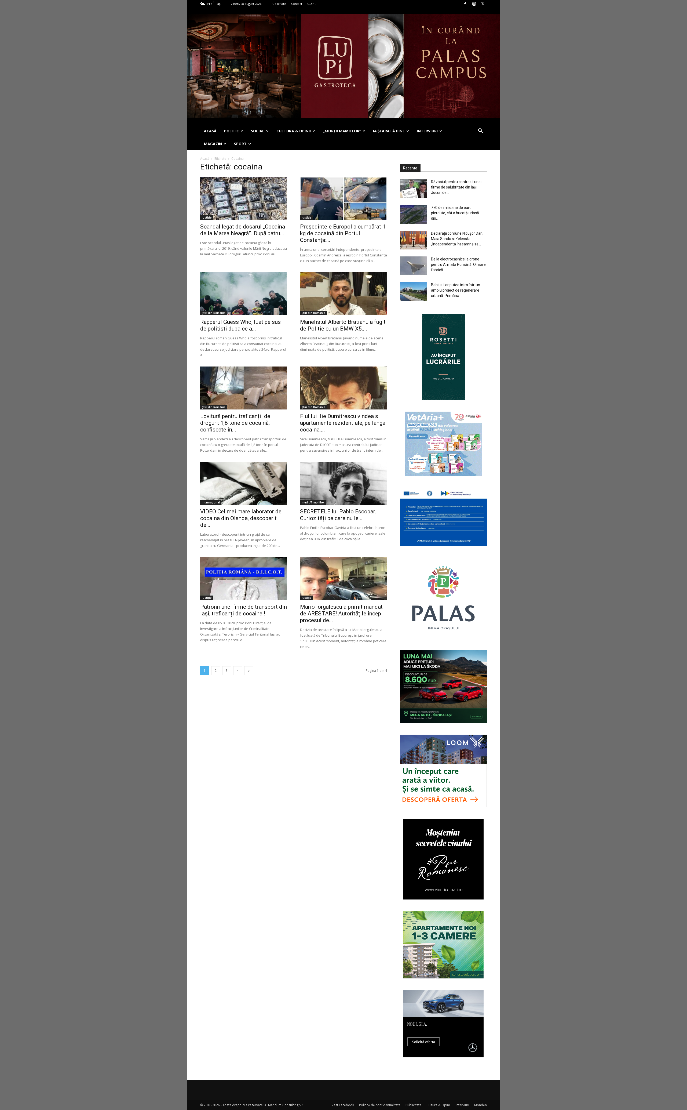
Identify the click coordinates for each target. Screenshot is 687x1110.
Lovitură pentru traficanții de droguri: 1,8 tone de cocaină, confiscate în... (235, 423)
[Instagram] (474, 4)
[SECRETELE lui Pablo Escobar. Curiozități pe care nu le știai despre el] (343, 483)
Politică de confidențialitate (379, 1105)
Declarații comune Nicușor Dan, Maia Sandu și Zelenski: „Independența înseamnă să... (457, 238)
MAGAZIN (213, 143)
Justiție (206, 217)
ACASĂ (210, 130)
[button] (480, 131)
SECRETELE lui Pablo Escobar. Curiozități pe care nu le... (338, 514)
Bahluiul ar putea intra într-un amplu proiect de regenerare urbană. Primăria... (455, 290)
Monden (480, 1105)
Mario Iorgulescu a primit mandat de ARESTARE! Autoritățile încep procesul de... (341, 613)
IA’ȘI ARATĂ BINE (389, 130)
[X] (483, 4)
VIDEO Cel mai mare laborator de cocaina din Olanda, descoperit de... (241, 518)
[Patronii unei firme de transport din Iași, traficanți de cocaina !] (243, 578)
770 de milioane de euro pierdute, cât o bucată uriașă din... (455, 212)
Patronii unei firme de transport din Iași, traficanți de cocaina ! (243, 610)
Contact (296, 4)
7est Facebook (343, 1105)
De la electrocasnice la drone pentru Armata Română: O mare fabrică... (458, 264)
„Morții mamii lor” (342, 130)
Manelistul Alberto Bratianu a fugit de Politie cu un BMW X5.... (343, 325)
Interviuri (462, 1105)
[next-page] (248, 670)
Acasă (204, 158)
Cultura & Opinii (438, 1105)
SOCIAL (257, 130)
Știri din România (213, 313)
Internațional (211, 502)
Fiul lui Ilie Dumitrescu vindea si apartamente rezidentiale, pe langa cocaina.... (342, 423)
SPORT (240, 143)
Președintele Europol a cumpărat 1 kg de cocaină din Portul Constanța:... (343, 233)
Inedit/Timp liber (313, 502)
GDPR (311, 4)
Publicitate (278, 4)
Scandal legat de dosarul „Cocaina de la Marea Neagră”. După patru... (242, 230)
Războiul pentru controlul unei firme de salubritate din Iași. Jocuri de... (456, 187)
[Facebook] (465, 4)
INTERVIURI (427, 130)
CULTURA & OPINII (293, 130)
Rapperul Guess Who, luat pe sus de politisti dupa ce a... (240, 325)
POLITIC (231, 130)
